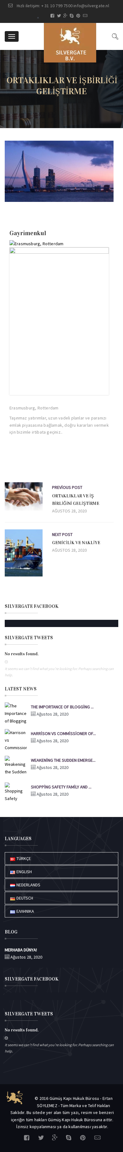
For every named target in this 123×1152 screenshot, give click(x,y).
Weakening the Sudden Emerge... (63, 760)
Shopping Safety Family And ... (61, 787)
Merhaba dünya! (21, 950)
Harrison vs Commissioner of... (63, 733)
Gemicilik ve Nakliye (76, 542)
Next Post (62, 534)
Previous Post (67, 487)
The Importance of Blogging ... (62, 707)
